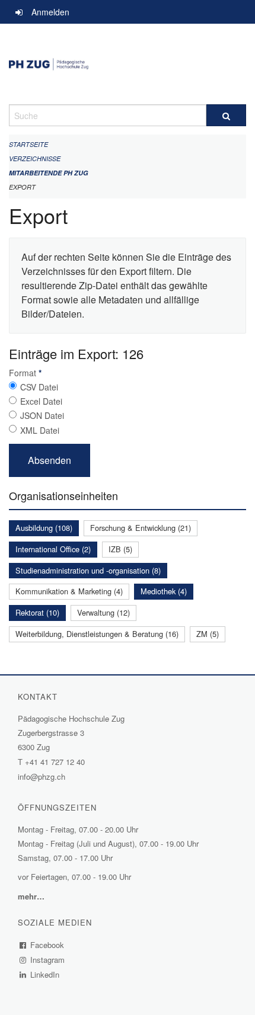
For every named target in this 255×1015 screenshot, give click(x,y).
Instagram (48, 959)
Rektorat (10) (37, 612)
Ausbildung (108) (43, 527)
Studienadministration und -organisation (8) (88, 570)
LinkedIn (45, 974)
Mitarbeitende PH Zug (48, 172)
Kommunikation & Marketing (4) (69, 591)
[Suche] (226, 115)
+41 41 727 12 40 (55, 761)
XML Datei (39, 430)
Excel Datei (41, 401)
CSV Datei (39, 387)
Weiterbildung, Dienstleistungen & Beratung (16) (97, 633)
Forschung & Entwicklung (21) (140, 527)
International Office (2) (53, 549)
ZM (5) (207, 633)
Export (22, 186)
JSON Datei (42, 415)
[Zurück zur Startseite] (127, 64)
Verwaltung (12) (103, 612)
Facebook (47, 944)
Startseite (28, 144)
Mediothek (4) (164, 591)
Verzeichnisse (34, 158)
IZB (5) (120, 549)
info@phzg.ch (41, 776)
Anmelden (50, 12)
